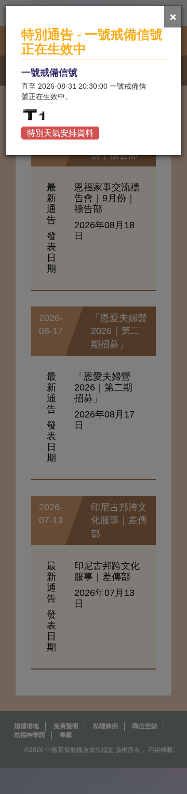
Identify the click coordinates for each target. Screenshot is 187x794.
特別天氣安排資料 (60, 133)
